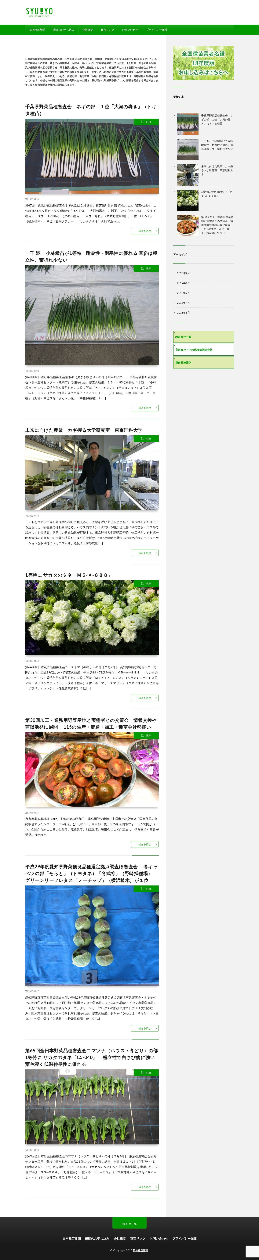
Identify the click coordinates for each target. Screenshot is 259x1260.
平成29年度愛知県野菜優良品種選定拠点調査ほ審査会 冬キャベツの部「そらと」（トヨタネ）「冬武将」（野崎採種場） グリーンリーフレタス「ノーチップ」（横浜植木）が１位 (91, 873)
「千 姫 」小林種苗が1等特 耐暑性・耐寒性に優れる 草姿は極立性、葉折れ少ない (218, 144)
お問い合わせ (130, 29)
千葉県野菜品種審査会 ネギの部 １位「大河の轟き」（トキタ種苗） (217, 119)
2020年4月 (183, 273)
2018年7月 (183, 292)
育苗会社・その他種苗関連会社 (194, 349)
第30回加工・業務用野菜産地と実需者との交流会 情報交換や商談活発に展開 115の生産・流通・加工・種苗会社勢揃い (217, 225)
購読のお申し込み (63, 29)
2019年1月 (183, 283)
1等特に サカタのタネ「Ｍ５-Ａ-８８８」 (69, 575)
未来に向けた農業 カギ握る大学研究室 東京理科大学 (84, 430)
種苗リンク (107, 29)
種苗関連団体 (183, 362)
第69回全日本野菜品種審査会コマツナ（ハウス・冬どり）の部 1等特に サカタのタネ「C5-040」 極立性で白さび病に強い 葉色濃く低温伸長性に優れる (94, 1057)
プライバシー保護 (156, 29)
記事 (148, 122)
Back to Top (129, 1223)
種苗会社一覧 (183, 336)
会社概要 (87, 29)
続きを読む (145, 230)
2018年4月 (183, 302)
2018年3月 (183, 312)
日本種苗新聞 (37, 29)
